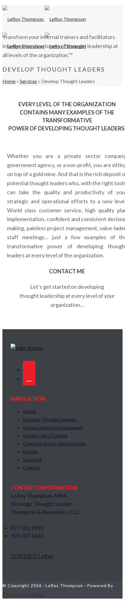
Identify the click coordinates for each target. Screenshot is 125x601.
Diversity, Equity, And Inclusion (54, 443)
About (29, 411)
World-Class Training (45, 435)
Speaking (32, 459)
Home (8, 81)
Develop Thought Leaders (49, 419)
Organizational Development (53, 427)
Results (30, 451)
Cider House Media (23, 594)
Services (28, 81)
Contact (31, 467)
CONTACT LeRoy (32, 556)
